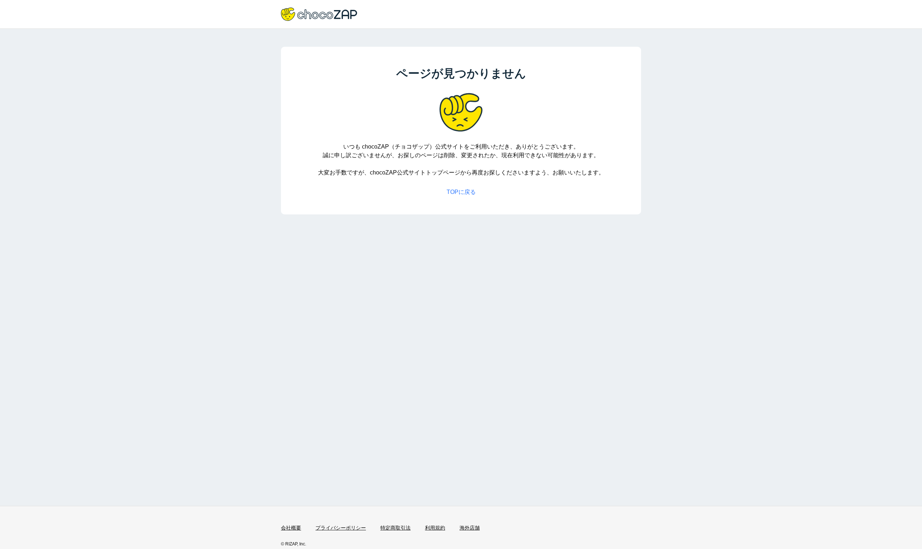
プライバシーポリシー (340, 528)
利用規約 (435, 528)
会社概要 (291, 528)
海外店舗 (470, 528)
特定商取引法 (395, 528)
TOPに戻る (461, 192)
